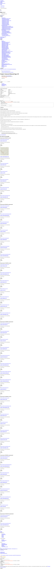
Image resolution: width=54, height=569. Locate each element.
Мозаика (3, 545)
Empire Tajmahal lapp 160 (3, 482)
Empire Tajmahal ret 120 (3, 298)
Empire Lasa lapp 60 (3, 231)
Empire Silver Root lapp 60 (3, 247)
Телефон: (1, 563)
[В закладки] (0, 186)
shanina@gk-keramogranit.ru (3, 553)
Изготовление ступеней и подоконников (7, 64)
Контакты (3, 539)
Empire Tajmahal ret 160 (3, 431)
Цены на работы (2, 37)
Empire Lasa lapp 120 (3, 340)
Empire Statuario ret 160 (3, 415)
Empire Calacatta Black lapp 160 (4, 498)
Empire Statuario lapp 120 (3, 332)
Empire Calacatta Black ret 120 (4, 314)
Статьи (3, 536)
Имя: (1, 562)
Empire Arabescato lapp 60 (3, 207)
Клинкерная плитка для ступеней (6, 29)
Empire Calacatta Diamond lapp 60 (4, 215)
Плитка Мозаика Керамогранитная (6, 56)
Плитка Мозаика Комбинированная (6, 57)
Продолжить (2, 107)
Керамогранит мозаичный (5, 47)
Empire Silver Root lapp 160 (3, 490)
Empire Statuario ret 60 (3, 164)
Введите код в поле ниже (4, 103)
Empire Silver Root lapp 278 (3, 516)
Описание (3, 83)
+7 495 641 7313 (2, 5)
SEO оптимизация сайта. (18, 555)
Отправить (2, 561)
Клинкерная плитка (4, 544)
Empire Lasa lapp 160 (3, 506)
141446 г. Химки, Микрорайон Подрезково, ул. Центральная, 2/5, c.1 (8, 548)
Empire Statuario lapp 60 (3, 223)
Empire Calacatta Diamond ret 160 (4, 407)
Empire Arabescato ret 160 (3, 399)
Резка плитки (3, 62)
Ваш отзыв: (1, 100)
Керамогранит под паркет (5, 44)
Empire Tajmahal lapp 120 (3, 348)
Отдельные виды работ (5, 61)
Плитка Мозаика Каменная (5, 55)
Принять (1, 568)
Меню (1, 39)
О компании (1, 0)
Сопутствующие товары (5, 34)
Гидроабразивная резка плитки (6, 63)
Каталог (1, 16)
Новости (1, 2)
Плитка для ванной (4, 50)
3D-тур (3, 535)
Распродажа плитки (4, 33)
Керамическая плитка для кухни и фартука (7, 51)
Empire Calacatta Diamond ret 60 (4, 156)
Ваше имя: (1, 97)
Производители (4, 534)
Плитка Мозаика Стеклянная (5, 54)
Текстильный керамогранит (5, 42)
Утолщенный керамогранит (5, 48)
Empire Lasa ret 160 (2, 423)
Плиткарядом (1, 4)
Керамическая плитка (5, 25)
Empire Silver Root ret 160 (3, 439)
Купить (1, 82)
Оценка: (1, 101)
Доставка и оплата (4, 540)
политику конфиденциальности (9, 560)
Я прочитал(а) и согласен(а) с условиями (10, 560)
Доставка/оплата (2, 1)
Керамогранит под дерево (5, 45)
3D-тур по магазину (2, 3)
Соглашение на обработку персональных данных (8, 555)
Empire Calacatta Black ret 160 (4, 447)
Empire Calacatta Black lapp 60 (4, 255)
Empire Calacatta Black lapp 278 (4, 524)
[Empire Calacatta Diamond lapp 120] (7, 72)
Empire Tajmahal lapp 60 (3, 239)
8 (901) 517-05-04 (2, 552)
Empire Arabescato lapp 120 (3, 324)
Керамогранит (4, 17)
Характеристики (4, 84)
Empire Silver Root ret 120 (3, 306)
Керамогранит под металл (5, 43)
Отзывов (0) (3, 85)
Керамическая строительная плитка (6, 52)
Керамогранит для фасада (5, 46)
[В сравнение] (0, 80)
